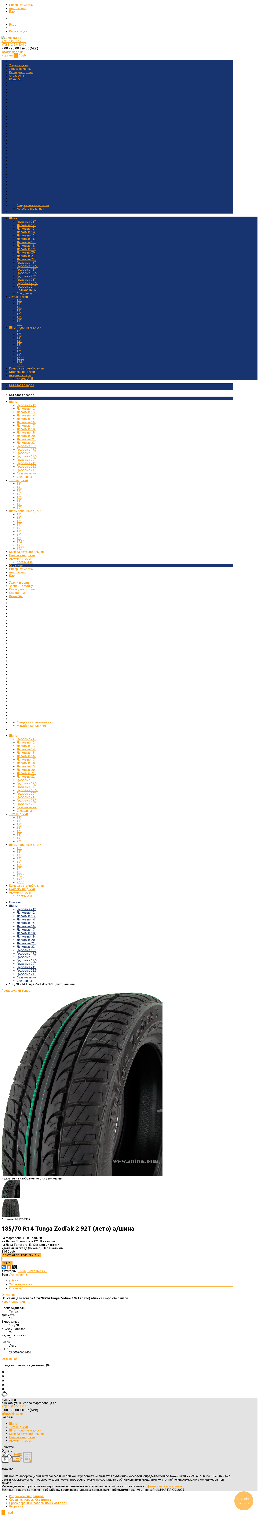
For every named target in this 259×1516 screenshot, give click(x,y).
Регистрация (18, 31)
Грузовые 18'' (26, 269)
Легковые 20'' (26, 252)
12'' (19, 334)
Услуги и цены (18, 65)
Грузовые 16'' (26, 262)
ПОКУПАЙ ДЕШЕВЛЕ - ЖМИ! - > (21, 1255)
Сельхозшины (27, 290)
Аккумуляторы (20, 375)
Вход (12, 24)
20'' (19, 324)
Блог (12, 11)
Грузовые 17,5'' (27, 266)
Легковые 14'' (26, 232)
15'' (19, 307)
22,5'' (20, 365)
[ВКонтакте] (4, 1267)
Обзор (13, 1281)
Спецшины (24, 293)
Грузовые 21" (26, 279)
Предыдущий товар (16, 990)
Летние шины (18, 1274)
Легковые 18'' (26, 245)
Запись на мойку (20, 68)
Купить (7, 1263)
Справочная (17, 75)
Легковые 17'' (26, 242)
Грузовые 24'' (26, 286)
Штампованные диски (25, 327)
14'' (19, 303)
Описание (8, 1294)
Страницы (16, 565)
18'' (19, 317)
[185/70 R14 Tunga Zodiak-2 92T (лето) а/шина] (82, 1175)
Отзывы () (10, 1358)
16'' (19, 310)
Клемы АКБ (25, 378)
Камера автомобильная (26, 368)
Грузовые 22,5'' (27, 283)
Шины (13, 218)
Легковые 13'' (26, 228)
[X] (14, 1267)
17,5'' (20, 358)
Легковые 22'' (26, 259)
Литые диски (18, 296)
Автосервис (17, 8)
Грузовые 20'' (26, 276)
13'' (19, 300)
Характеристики (20, 1284)
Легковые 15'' (26, 235)
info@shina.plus (13, 52)
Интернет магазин (22, 4)
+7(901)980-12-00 (14, 41)
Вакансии (15, 79)
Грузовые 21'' (26, 221)
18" (19, 354)
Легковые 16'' (26, 238)
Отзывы (16, 1288)
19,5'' (20, 361)
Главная (15, 902)
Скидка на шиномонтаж (33, 205)
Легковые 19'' (26, 249)
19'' (19, 320)
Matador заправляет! (31, 208)
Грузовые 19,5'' (27, 273)
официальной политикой (163, 1486)
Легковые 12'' (26, 225)
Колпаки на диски (22, 371)
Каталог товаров (21, 385)
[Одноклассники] (9, 1267)
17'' (19, 313)
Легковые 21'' (26, 255)
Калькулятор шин (21, 72)
